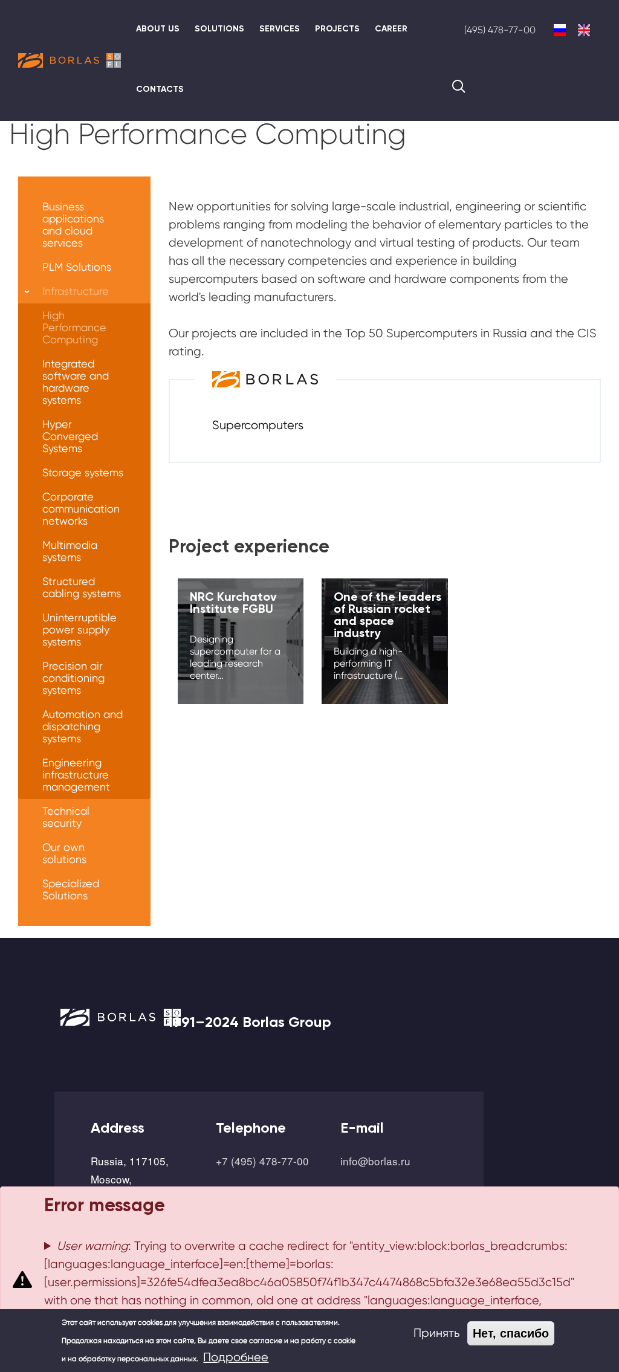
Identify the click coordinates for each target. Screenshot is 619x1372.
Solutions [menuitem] (219, 29)
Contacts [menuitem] (160, 89)
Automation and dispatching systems (82, 726)
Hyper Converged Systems (70, 436)
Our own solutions (64, 853)
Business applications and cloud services (73, 224)
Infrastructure (75, 291)
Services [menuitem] (279, 29)
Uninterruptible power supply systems (79, 629)
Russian (560, 30)
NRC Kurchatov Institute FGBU (233, 603)
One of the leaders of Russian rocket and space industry (387, 615)
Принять (436, 1333)
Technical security (65, 816)
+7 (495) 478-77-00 (262, 1160)
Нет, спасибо (511, 1333)
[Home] (69, 60)
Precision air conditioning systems (73, 677)
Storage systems (82, 472)
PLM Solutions (76, 266)
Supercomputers (257, 425)
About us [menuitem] (158, 29)
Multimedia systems (69, 551)
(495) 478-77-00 (500, 30)
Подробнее (235, 1357)
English (584, 30)
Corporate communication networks (81, 508)
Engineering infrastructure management (76, 774)
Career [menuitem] (391, 29)
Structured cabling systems (81, 587)
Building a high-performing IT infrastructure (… (368, 663)
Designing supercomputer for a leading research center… (235, 657)
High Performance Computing (74, 327)
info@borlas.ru (375, 1160)
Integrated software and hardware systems (75, 381)
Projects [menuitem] (337, 29)
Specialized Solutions (70, 889)
